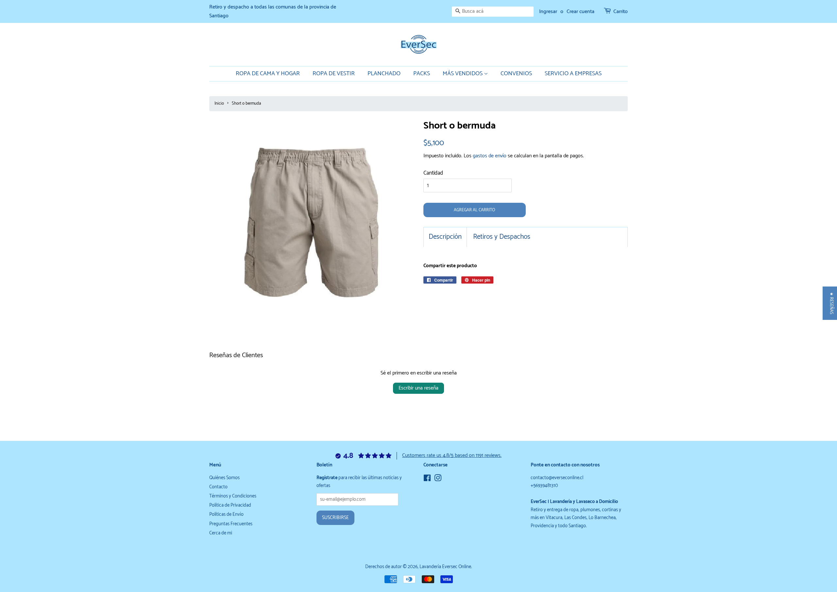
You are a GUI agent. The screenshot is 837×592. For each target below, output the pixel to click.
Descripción (445, 237)
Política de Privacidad (230, 505)
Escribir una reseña (418, 388)
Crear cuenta (580, 11)
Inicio (219, 103)
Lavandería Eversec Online (445, 567)
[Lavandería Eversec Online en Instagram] (437, 479)
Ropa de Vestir (334, 73)
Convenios (516, 73)
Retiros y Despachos (501, 237)
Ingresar (548, 11)
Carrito (620, 11)
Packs (421, 73)
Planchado (384, 73)
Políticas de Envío (226, 514)
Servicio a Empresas (573, 73)
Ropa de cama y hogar (268, 73)
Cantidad (433, 173)
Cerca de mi (220, 533)
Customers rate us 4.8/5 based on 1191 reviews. (452, 455)
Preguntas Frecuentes (230, 524)
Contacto (218, 487)
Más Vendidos (463, 73)
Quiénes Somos (224, 478)
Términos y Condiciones (232, 496)
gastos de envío (489, 155)
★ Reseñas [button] (831, 303)
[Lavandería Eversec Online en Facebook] (427, 479)
